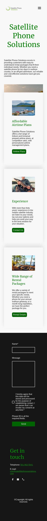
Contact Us (18, 230)
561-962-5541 (26, 465)
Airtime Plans (19, 151)
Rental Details (19, 315)
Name (15, 344)
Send (23, 424)
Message (16, 358)
